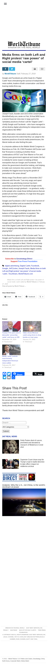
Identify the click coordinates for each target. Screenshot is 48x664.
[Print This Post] (34, 69)
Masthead (13, 630)
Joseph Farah (23, 268)
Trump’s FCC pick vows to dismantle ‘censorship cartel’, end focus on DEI (11, 335)
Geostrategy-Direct (24, 259)
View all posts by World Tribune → (14, 286)
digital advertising (12, 266)
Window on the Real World (14, 628)
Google (5, 268)
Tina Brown (12, 274)
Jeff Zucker (13, 268)
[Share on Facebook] (5, 69)
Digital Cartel (25, 266)
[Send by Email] (42, 69)
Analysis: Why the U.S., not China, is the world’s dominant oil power (23, 486)
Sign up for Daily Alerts (27, 630)
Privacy (5, 630)
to (15, 259)
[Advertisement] (24, 24)
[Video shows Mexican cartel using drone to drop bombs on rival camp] (32, 326)
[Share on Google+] (19, 69)
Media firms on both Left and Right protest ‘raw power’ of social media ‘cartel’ (24, 271)
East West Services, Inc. (34, 628)
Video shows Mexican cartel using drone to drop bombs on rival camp (32, 335)
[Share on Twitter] (12, 69)
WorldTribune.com (25, 274)
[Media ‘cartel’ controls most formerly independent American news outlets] (11, 350)
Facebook (35, 266)
